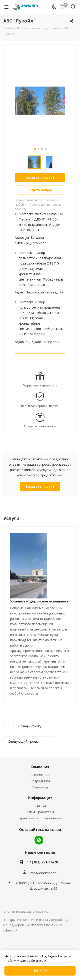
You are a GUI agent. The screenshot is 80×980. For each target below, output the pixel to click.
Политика (40, 787)
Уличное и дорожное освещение (39, 601)
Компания (40, 766)
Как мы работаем (40, 812)
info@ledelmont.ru (44, 873)
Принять (40, 970)
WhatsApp (38, 840)
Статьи (40, 805)
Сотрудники (40, 781)
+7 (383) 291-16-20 (42, 862)
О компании (40, 774)
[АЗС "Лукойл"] (40, 100)
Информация (40, 797)
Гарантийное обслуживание (40, 818)
